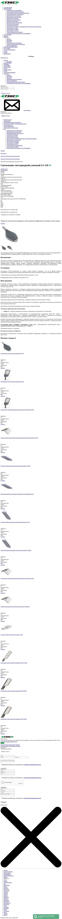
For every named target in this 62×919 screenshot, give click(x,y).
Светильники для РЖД (12, 146)
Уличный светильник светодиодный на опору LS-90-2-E (15, 606)
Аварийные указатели (12, 25)
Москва (6, 870)
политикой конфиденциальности (32, 764)
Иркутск (6, 898)
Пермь (5, 886)
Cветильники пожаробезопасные (15, 11)
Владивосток (7, 903)
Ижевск (6, 894)
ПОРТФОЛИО (7, 63)
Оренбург (6, 907)
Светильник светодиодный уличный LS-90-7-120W (14, 662)
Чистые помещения (12, 45)
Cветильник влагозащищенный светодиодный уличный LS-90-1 (17, 578)
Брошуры (9, 41)
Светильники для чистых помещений (9, 125)
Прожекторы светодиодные (14, 17)
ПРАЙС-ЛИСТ (7, 69)
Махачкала (6, 904)
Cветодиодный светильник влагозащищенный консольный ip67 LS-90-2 (19, 438)
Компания (9, 61)
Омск (5, 879)
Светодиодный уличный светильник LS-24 (12, 634)
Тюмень (6, 893)
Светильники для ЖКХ (13, 29)
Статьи (5, 71)
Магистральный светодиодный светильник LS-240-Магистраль (17, 494)
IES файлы (9, 40)
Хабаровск (6, 900)
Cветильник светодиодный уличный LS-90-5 (12, 381)
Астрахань (6, 911)
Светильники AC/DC (12, 28)
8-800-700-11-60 (4, 57)
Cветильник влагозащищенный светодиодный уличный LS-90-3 (17, 409)
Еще (5, 129)
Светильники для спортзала (14, 15)
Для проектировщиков (9, 72)
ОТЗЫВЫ (6, 64)
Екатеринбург (7, 874)
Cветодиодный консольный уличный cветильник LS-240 (15, 466)
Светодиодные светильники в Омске (10, 744)
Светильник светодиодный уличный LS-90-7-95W (14, 691)
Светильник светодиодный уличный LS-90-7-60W (14, 719)
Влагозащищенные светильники (15, 14)
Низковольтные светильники (14, 10)
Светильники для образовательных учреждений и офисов (22, 138)
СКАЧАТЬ (6, 73)
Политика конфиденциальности (9, 741)
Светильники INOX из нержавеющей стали (18, 13)
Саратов (6, 892)
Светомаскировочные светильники (16, 44)
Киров (5, 915)
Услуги (5, 68)
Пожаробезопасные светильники (12, 122)
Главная (6, 60)
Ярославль (6, 901)
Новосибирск (7, 873)
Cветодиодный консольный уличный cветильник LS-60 (15, 522)
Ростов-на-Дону (8, 882)
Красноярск (7, 885)
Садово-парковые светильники (15, 32)
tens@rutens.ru (27, 110)
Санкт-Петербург (8, 871)
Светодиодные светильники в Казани (10, 746)
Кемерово (6, 908)
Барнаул (6, 896)
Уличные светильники (12, 21)
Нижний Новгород (8, 875)
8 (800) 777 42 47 (5, 93)
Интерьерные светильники (14, 20)
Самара (5, 881)
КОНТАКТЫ (7, 67)
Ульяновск (6, 897)
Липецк (6, 913)
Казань (5, 877)
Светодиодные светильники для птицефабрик (18, 33)
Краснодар (6, 890)
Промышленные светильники (14, 22)
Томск (5, 905)
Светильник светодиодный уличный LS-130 (12, 353)
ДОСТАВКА (7, 65)
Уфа (5, 884)
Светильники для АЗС (12, 30)
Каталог (9, 39)
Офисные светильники (13, 18)
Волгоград (6, 889)
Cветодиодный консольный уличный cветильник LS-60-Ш (16, 550)
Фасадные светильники (13, 24)
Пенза (5, 912)
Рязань (5, 909)
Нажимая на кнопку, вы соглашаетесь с (21, 764)
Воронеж (6, 888)
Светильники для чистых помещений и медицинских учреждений (24, 26)
